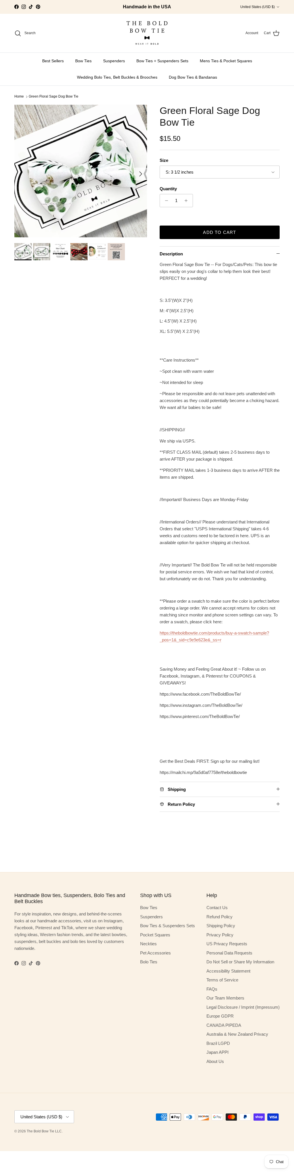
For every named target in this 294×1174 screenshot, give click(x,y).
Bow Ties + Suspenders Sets (162, 61)
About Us (215, 1061)
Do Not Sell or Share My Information (240, 961)
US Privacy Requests (226, 943)
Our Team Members (225, 998)
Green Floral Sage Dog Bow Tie (53, 96)
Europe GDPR (220, 1016)
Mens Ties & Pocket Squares (226, 61)
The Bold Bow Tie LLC (44, 1131)
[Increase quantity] (188, 200)
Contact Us (217, 907)
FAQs (211, 989)
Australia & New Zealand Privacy (237, 1034)
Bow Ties (83, 61)
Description (171, 253)
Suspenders (114, 61)
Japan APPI (217, 1052)
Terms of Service (222, 979)
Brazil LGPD (218, 1043)
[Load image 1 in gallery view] (80, 171)
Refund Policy (219, 916)
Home (19, 96)
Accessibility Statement (228, 971)
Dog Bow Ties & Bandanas (193, 77)
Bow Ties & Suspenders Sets (167, 925)
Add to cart (219, 232)
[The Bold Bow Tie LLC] (147, 33)
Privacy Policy (219, 934)
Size (164, 160)
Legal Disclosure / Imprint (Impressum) (243, 1007)
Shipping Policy (220, 925)
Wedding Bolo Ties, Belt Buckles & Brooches (117, 77)
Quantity (168, 188)
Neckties (148, 943)
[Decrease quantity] (165, 200)
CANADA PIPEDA (223, 1025)
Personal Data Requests (229, 952)
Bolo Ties (148, 961)
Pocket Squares (155, 934)
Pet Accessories (155, 952)
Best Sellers (53, 61)
